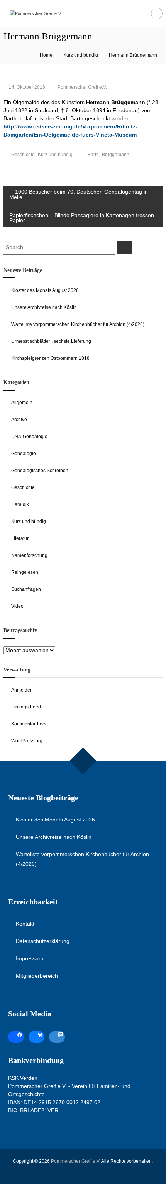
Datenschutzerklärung (42, 941)
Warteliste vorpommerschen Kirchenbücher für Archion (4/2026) (77, 324)
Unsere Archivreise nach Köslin (44, 307)
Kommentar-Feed (29, 724)
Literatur (20, 538)
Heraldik (20, 504)
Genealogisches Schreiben (39, 470)
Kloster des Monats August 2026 (45, 290)
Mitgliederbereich (37, 976)
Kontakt (25, 924)
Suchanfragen (26, 589)
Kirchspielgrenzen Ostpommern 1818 (50, 358)
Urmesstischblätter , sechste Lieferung (51, 341)
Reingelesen (24, 572)
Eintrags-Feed (26, 707)
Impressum (29, 958)
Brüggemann (115, 154)
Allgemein (21, 402)
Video (17, 606)
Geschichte (23, 154)
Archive (19, 419)
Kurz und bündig (80, 55)
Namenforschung (29, 555)
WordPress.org (26, 741)
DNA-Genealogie (29, 436)
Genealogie (23, 453)
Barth (93, 154)
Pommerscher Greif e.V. (82, 87)
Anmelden (22, 690)
